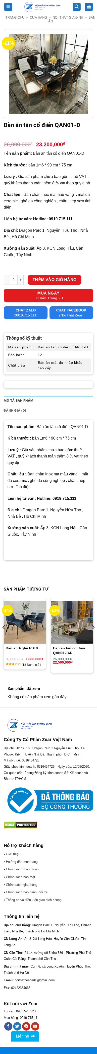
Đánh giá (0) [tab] (15, 410)
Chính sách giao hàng (21, 885)
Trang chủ (14, 17)
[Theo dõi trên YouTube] (35, 1026)
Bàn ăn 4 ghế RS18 (22, 648)
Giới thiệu (13, 854)
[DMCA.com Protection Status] (20, 825)
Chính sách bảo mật (20, 877)
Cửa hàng (38, 17)
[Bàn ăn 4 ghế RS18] (25, 622)
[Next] (93, 637)
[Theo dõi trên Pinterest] (26, 1026)
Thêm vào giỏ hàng (55, 280)
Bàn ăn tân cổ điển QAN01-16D (69, 650)
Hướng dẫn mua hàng (22, 862)
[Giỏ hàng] (89, 7)
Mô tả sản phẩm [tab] (19, 400)
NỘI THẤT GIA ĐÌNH (68, 17)
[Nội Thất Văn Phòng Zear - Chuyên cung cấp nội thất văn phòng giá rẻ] (42, 7)
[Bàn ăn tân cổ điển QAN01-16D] (72, 622)
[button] (8, 7)
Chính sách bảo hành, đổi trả (27, 892)
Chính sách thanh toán (22, 869)
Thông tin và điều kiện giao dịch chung (33, 900)
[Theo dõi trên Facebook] (8, 1026)
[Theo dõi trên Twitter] (17, 1026)
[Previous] (4, 637)
